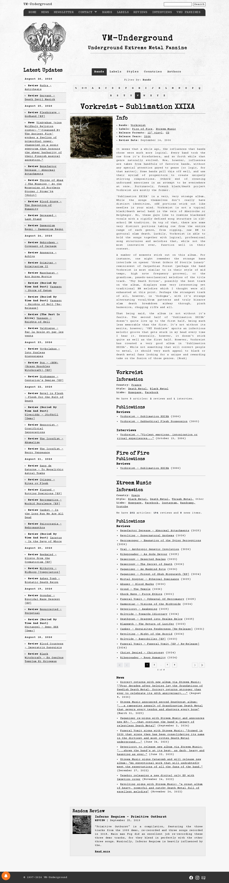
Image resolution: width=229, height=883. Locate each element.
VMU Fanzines (188, 12)
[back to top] (222, 864)
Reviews (140, 12)
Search (199, 4)
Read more (102, 851)
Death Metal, (138, 388)
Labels (123, 12)
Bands (107, 12)
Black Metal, (138, 499)
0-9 (84, 88)
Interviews (162, 12)
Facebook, (152, 503)
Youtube (122, 506)
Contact (85, 12)
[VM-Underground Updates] (6, 875)
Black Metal (159, 388)
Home (32, 12)
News (45, 12)
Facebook (151, 392)
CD (167, 132)
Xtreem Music (166, 129)
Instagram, (170, 503)
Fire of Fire (142, 129)
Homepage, (135, 392)
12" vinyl (155, 132)
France (136, 385)
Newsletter (64, 12)
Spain (135, 495)
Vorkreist (138, 125)
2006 (147, 136)
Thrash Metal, (183, 499)
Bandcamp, (187, 503)
